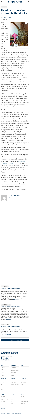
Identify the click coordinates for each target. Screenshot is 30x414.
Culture (3, 378)
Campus (2, 367)
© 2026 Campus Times (5, 413)
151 (12, 401)
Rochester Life (14, 373)
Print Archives (13, 395)
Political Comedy (4, 399)
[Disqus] (15, 222)
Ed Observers (23, 382)
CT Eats (2, 382)
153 (12, 404)
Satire (2, 398)
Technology (13, 372)
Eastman (3, 380)
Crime (2, 375)
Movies (2, 387)
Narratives (3, 396)
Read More (16, 299)
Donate (3, 408)
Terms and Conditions (16, 413)
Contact (22, 398)
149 (12, 398)
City (2, 369)
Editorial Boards (24, 380)
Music (2, 389)
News (2, 365)
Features (4, 7)
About (22, 394)
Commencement (6, 304)
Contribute (23, 396)
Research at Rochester (13, 368)
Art (1, 384)
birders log (5, 286)
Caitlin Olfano (7, 17)
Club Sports (13, 382)
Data (22, 365)
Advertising (23, 399)
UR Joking (3, 401)
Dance (2, 386)
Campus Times (15, 1)
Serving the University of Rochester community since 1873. (9, 356)
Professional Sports (15, 384)
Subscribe (23, 403)
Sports (13, 378)
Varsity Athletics (14, 386)
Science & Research (3, 373)
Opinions (23, 378)
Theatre (2, 391)
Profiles (12, 375)
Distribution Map (24, 401)
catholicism (5, 324)
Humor (3, 394)
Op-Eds (22, 384)
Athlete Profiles (14, 380)
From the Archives (14, 370)
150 (12, 399)
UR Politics (3, 371)
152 (12, 403)
